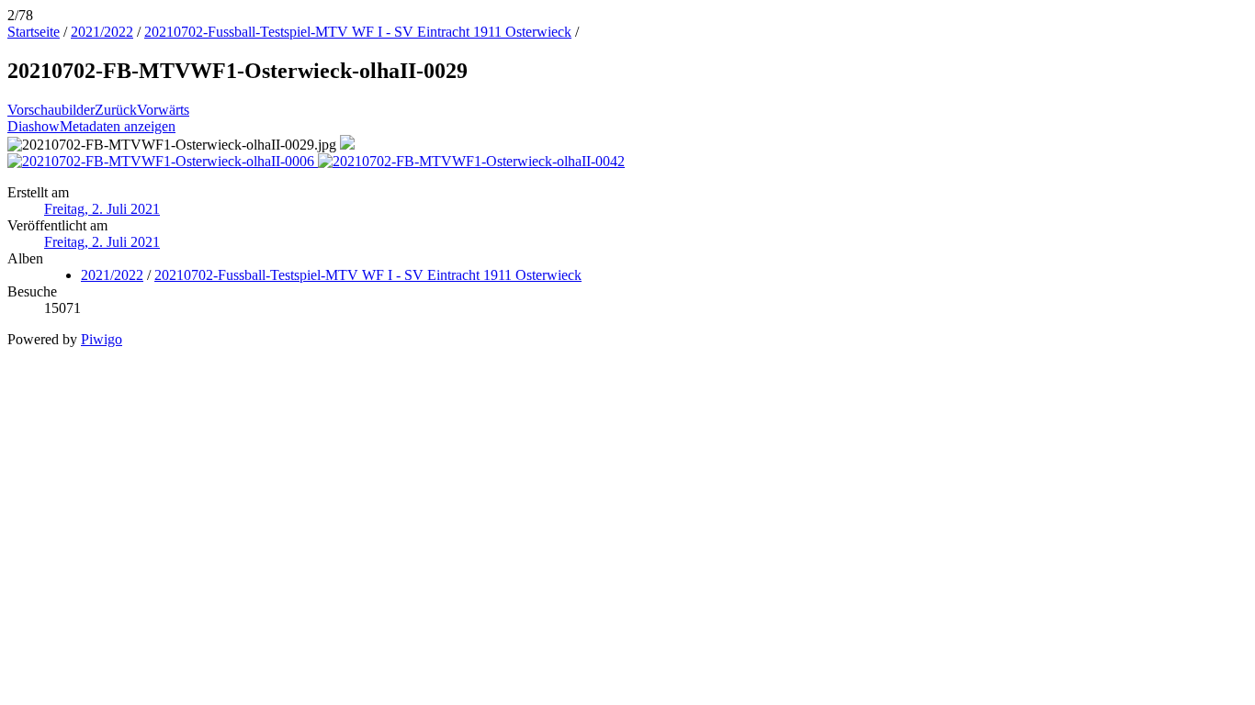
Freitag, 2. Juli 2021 (102, 209)
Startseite (33, 31)
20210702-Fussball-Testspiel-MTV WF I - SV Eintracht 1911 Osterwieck (357, 31)
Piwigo (101, 339)
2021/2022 (102, 31)
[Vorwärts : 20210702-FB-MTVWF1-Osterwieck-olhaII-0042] (471, 161)
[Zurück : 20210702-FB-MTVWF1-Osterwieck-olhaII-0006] (162, 161)
